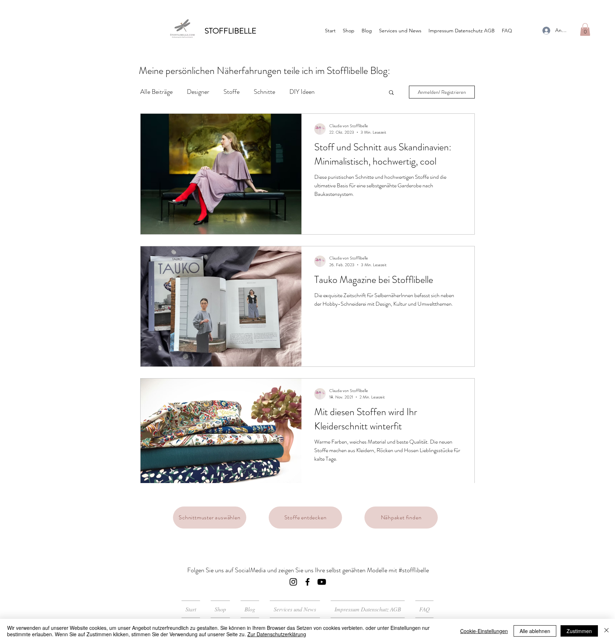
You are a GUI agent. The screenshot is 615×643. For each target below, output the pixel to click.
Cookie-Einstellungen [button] (484, 630)
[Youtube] (322, 582)
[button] (585, 29)
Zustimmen (579, 630)
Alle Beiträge (156, 91)
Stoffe (232, 91)
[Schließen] (606, 631)
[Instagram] (293, 582)
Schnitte (264, 91)
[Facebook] (307, 582)
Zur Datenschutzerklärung (276, 634)
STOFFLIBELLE (230, 30)
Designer (198, 91)
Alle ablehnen (535, 630)
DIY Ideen (302, 91)
